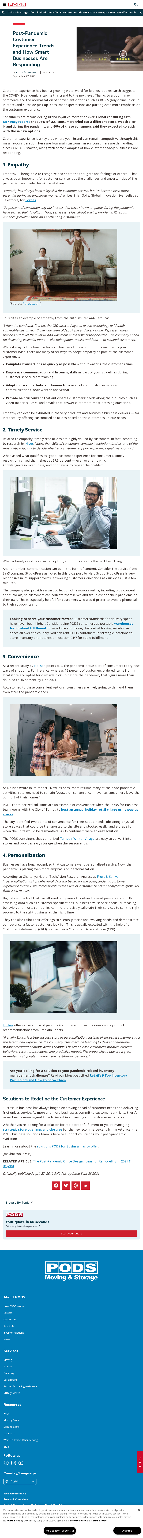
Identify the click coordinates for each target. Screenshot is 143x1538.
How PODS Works (13, 1306)
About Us (8, 1326)
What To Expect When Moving (20, 1440)
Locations (9, 1433)
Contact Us (9, 1319)
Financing (8, 1373)
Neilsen (39, 666)
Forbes (30, 200)
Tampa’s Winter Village (77, 838)
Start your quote (71, 1233)
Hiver (29, 443)
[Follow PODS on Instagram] (13, 1463)
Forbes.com (31, 303)
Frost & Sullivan (109, 876)
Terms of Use (99, 1520)
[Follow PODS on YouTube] (21, 1463)
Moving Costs (11, 1420)
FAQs (6, 1413)
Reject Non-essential (60, 1530)
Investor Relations (13, 1332)
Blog (6, 1446)
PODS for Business (27, 72)
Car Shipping (10, 1379)
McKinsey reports (16, 122)
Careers (7, 1312)
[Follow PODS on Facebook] (6, 1463)
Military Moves (11, 1393)
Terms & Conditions (16, 1499)
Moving (7, 1359)
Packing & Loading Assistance (20, 1386)
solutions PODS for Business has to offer (67, 1146)
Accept (127, 1530)
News (6, 1339)
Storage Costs (11, 1426)
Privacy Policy (78, 1520)
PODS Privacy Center (19, 1520)
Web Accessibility (14, 1493)
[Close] (139, 1510)
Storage (7, 1366)
